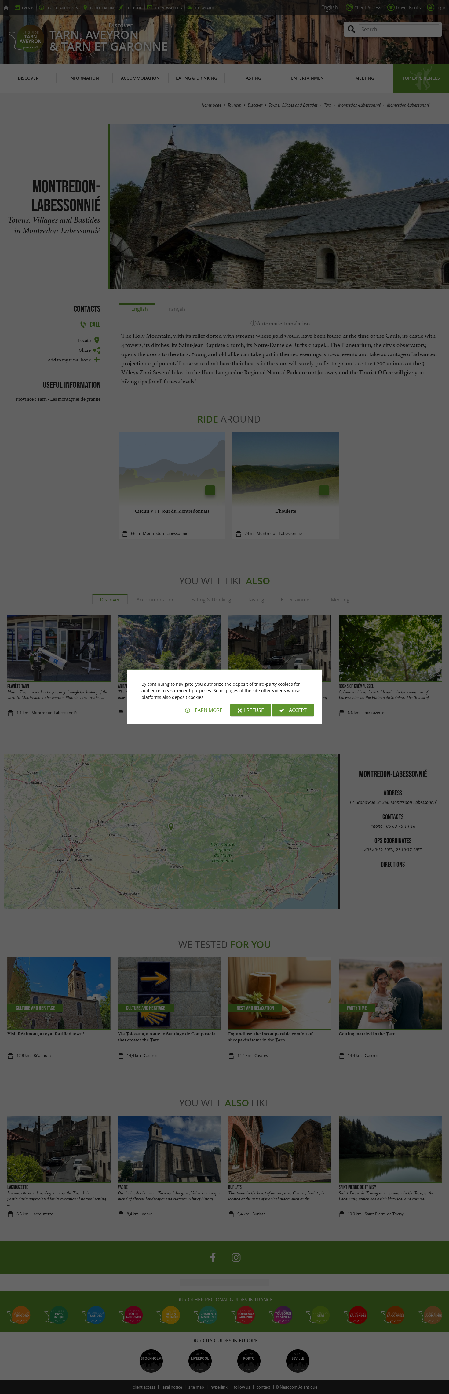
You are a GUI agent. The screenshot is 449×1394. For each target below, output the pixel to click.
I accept (297, 710)
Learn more (207, 710)
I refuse (254, 710)
